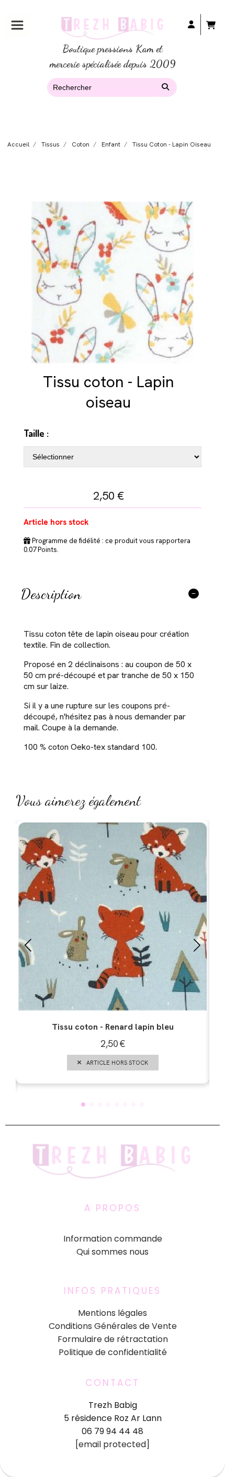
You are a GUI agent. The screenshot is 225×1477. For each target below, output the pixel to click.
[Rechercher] (167, 87)
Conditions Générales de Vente (113, 1326)
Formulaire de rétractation (113, 1339)
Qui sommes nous (112, 1252)
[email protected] (112, 1444)
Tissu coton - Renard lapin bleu (113, 1026)
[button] (83, 1104)
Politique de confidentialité (113, 1352)
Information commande (112, 1239)
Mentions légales (112, 1313)
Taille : (36, 433)
